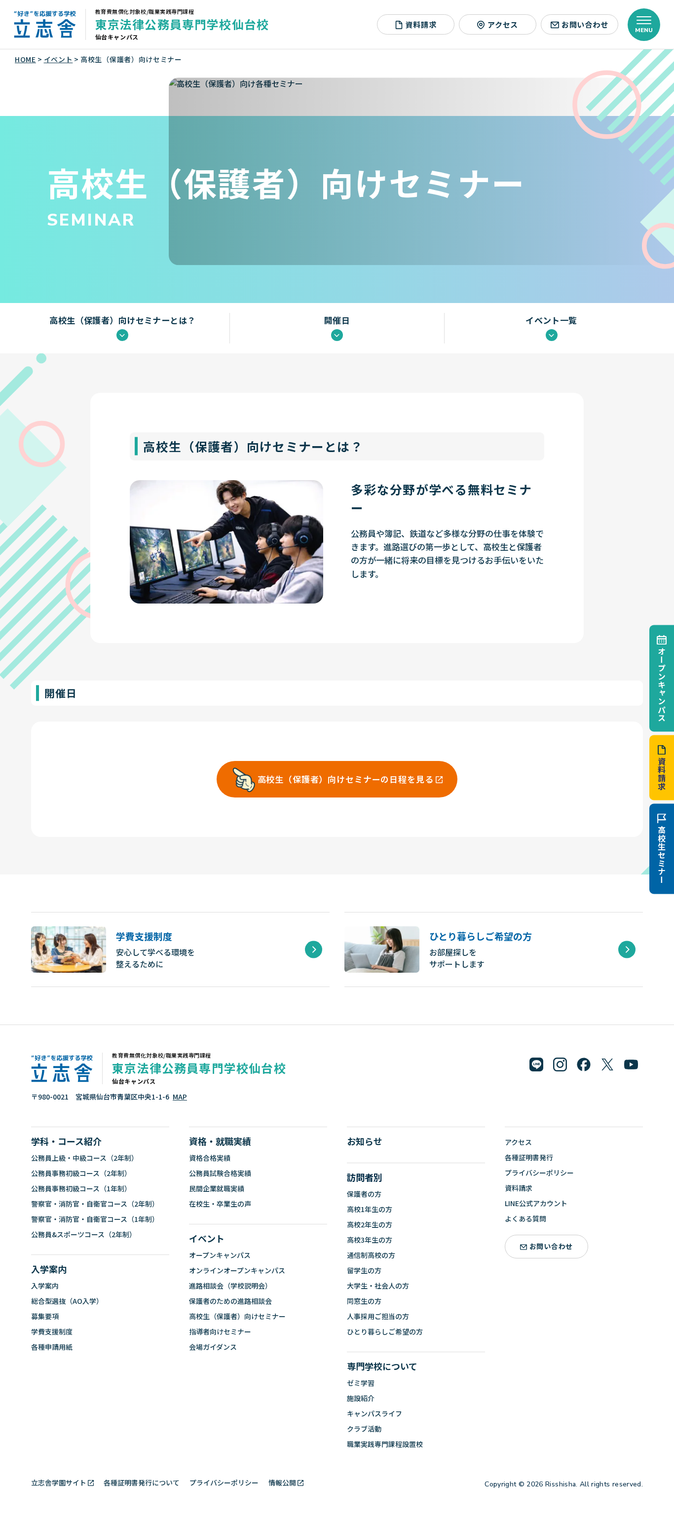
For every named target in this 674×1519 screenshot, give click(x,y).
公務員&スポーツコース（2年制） (83, 1234)
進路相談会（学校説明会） (230, 1286)
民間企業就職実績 (216, 1188)
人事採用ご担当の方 (378, 1316)
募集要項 (45, 1316)
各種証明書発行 (529, 1157)
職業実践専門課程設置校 (385, 1444)
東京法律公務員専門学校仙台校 (182, 24)
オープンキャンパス (662, 684)
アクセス (502, 24)
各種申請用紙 (52, 1347)
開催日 (337, 320)
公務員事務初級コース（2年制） (81, 1173)
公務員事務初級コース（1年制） (81, 1188)
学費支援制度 (52, 1331)
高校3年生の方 (369, 1240)
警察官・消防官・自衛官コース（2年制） (95, 1204)
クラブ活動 (364, 1429)
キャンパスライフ (374, 1413)
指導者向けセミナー (220, 1331)
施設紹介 (360, 1398)
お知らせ (364, 1141)
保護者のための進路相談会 (230, 1301)
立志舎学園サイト (58, 1482)
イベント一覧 (551, 320)
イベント (207, 1238)
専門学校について (382, 1366)
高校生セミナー (662, 855)
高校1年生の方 (369, 1209)
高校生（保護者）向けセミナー (237, 1316)
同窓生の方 (364, 1301)
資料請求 (662, 774)
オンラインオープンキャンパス (237, 1270)
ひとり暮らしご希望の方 (385, 1331)
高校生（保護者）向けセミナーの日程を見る (346, 779)
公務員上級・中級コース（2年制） (84, 1158)
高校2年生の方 (369, 1224)
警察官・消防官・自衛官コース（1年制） (95, 1219)
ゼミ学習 (360, 1383)
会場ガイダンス (213, 1347)
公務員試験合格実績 (220, 1173)
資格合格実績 (209, 1158)
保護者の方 (364, 1194)
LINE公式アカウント (536, 1203)
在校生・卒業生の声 (220, 1204)
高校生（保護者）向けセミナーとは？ (122, 320)
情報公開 (282, 1482)
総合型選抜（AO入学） (67, 1301)
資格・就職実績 (220, 1141)
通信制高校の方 (371, 1255)
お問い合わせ (585, 24)
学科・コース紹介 (66, 1141)
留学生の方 (364, 1270)
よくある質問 (525, 1218)
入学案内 (49, 1268)
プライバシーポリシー (539, 1172)
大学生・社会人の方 (378, 1286)
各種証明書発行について (142, 1482)
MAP (180, 1096)
